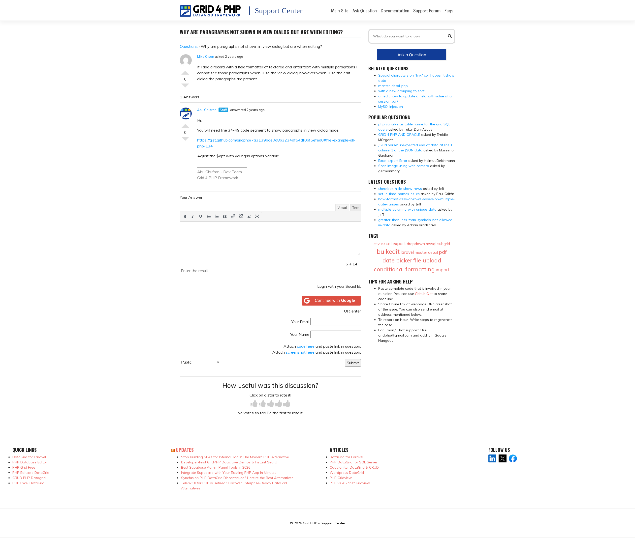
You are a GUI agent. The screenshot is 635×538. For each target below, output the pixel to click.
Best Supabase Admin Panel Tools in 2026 (215, 467)
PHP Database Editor (29, 462)
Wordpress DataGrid (347, 472)
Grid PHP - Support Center (324, 523)
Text (355, 208)
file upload (427, 260)
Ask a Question (411, 54)
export (399, 243)
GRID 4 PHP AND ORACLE (399, 134)
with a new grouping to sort (401, 91)
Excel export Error (392, 160)
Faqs (448, 10)
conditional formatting (404, 269)
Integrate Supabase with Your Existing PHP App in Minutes (228, 472)
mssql (431, 243)
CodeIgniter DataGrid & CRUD (354, 467)
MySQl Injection (390, 106)
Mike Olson (205, 56)
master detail (426, 252)
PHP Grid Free (23, 467)
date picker (397, 260)
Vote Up (185, 71)
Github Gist (424, 293)
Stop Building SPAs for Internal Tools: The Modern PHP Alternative (235, 457)
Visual (342, 208)
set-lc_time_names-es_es (399, 194)
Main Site (340, 10)
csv (377, 243)
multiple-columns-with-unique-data (407, 209)
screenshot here (300, 352)
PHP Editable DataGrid (30, 472)
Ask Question (364, 10)
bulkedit (388, 251)
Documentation (395, 10)
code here (306, 346)
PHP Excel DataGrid (28, 483)
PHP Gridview (341, 478)
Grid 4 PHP (207, 177)
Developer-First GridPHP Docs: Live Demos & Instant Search (230, 462)
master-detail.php (393, 86)
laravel (407, 252)
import (443, 270)
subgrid (443, 243)
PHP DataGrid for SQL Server (353, 462)
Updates (185, 449)
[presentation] (185, 216)
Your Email (300, 321)
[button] (184, 216)
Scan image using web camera (403, 166)
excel (386, 243)
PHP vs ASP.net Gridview (350, 483)
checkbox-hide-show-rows (400, 188)
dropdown (416, 243)
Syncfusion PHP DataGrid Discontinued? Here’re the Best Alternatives (237, 478)
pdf (443, 252)
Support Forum (427, 10)
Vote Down (185, 87)
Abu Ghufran (207, 110)
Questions (189, 46)
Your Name (299, 334)
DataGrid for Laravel (29, 457)
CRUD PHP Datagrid (29, 478)
